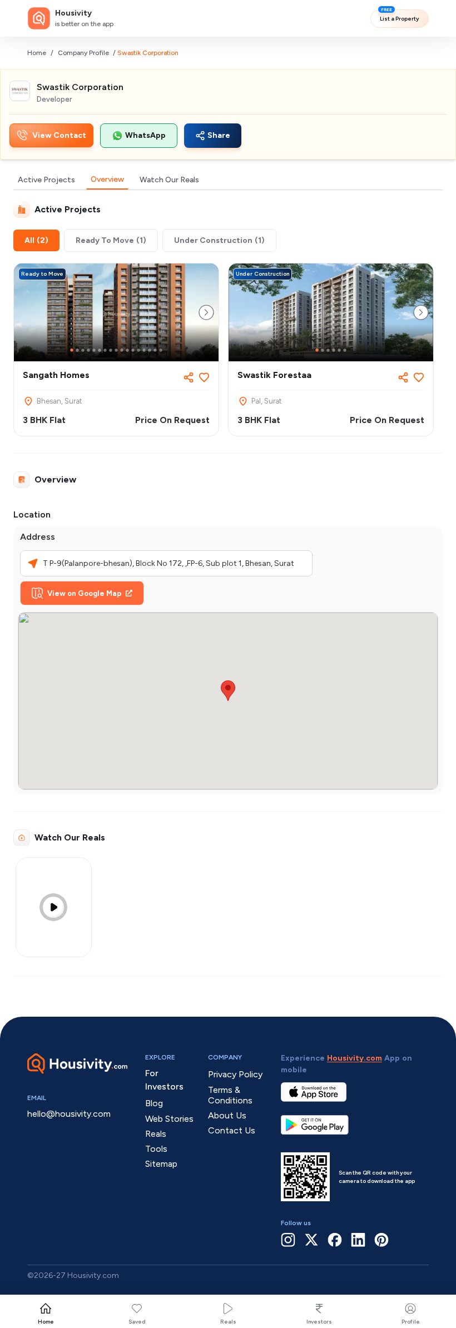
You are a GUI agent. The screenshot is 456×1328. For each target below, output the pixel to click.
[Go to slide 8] (110, 350)
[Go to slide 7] (105, 350)
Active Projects (46, 180)
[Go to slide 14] (144, 350)
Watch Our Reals (169, 180)
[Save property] (204, 377)
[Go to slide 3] (83, 350)
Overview (107, 179)
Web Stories (169, 1118)
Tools (156, 1148)
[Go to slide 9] (116, 350)
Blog (154, 1103)
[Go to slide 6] (99, 350)
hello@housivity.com (69, 1113)
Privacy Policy (235, 1074)
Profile (411, 1321)
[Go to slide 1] (71, 350)
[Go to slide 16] (155, 350)
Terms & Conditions (230, 1095)
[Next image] (206, 312)
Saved (137, 1321)
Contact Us (231, 1130)
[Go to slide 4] (88, 350)
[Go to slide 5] (94, 350)
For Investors (164, 1080)
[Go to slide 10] (121, 350)
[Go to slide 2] (77, 350)
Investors (319, 1321)
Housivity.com (354, 1058)
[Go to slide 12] (133, 350)
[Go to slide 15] (149, 350)
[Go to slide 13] (138, 350)
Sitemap (161, 1163)
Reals (228, 1321)
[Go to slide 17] (160, 350)
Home (36, 53)
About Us (227, 1115)
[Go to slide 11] (127, 350)
